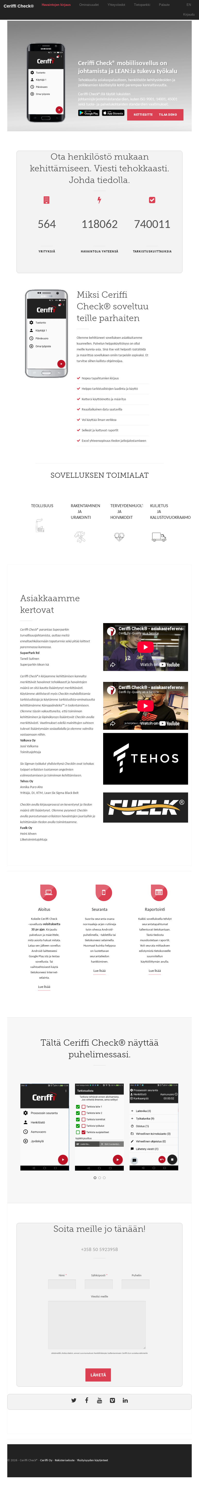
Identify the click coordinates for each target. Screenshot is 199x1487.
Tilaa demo (168, 115)
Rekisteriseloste (65, 1460)
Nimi (63, 1275)
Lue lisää (44, 987)
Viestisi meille (99, 1296)
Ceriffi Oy (46, 1460)
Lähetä (98, 1375)
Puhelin (136, 1275)
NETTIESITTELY (145, 115)
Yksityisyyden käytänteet (92, 1460)
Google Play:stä (38, 956)
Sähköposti (99, 1275)
